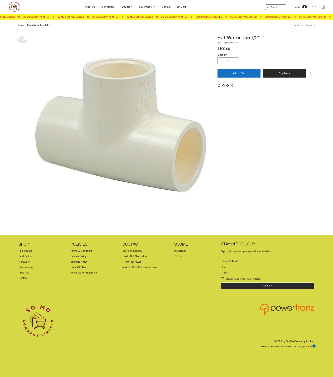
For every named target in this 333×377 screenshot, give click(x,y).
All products (25, 250)
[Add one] (234, 60)
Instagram (180, 250)
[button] (323, 7)
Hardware (24, 261)
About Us (24, 272)
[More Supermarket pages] (155, 7)
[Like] (314, 7)
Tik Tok (178, 256)
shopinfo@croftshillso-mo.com (139, 267)
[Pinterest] (227, 85)
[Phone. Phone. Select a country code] (226, 272)
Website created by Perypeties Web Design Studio (286, 346)
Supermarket (26, 267)
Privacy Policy (78, 256)
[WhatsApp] (219, 85)
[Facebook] (223, 85)
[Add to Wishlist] (312, 73)
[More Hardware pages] (132, 7)
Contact (23, 277)
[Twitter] (231, 85)
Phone (224, 267)
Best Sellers (25, 256)
